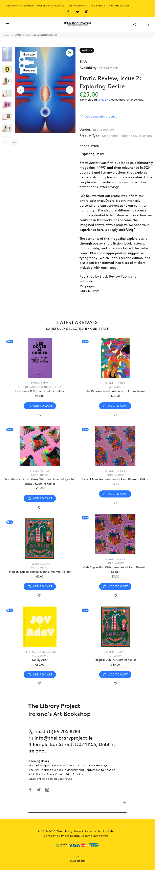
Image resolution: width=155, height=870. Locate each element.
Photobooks (39, 655)
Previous (20, 90)
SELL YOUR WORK (78, 6)
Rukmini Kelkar (115, 383)
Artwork (115, 387)
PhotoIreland (70, 835)
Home (7, 35)
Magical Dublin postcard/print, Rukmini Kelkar (40, 571)
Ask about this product (101, 116)
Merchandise (39, 475)
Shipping (104, 99)
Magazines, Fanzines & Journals (127, 136)
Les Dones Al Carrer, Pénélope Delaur (39, 391)
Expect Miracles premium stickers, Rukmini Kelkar (115, 479)
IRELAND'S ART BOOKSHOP (20, 6)
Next (69, 90)
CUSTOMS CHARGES (119, 6)
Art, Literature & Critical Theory (40, 387)
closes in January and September (77, 769)
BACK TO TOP (77, 861)
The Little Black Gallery (39, 651)
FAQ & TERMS (98, 6)
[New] (40, 358)
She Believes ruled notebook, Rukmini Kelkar (115, 391)
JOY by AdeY (40, 660)
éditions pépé (39, 383)
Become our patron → (96, 835)
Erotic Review (103, 129)
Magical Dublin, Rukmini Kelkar (115, 660)
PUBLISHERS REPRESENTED (51, 6)
